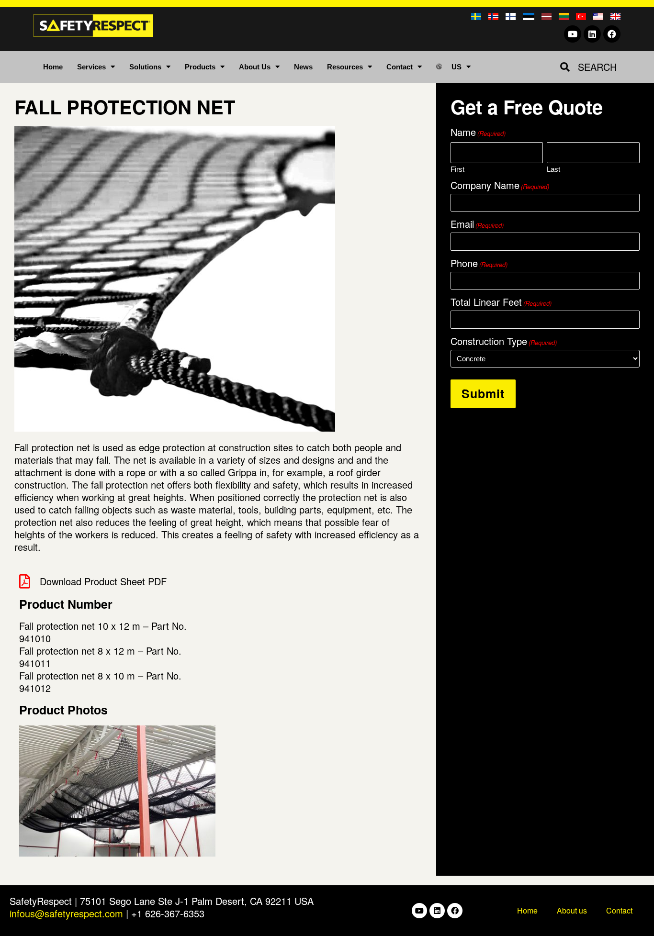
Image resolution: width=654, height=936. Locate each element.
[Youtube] (572, 34)
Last (553, 169)
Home (53, 67)
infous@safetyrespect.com (66, 913)
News (303, 67)
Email (477, 224)
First (457, 169)
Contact (399, 67)
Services (91, 67)
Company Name (500, 185)
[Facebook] (611, 34)
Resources (345, 67)
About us (572, 910)
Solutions (145, 67)
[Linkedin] (592, 34)
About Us (255, 67)
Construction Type (504, 341)
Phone (479, 263)
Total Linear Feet (501, 302)
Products (200, 67)
